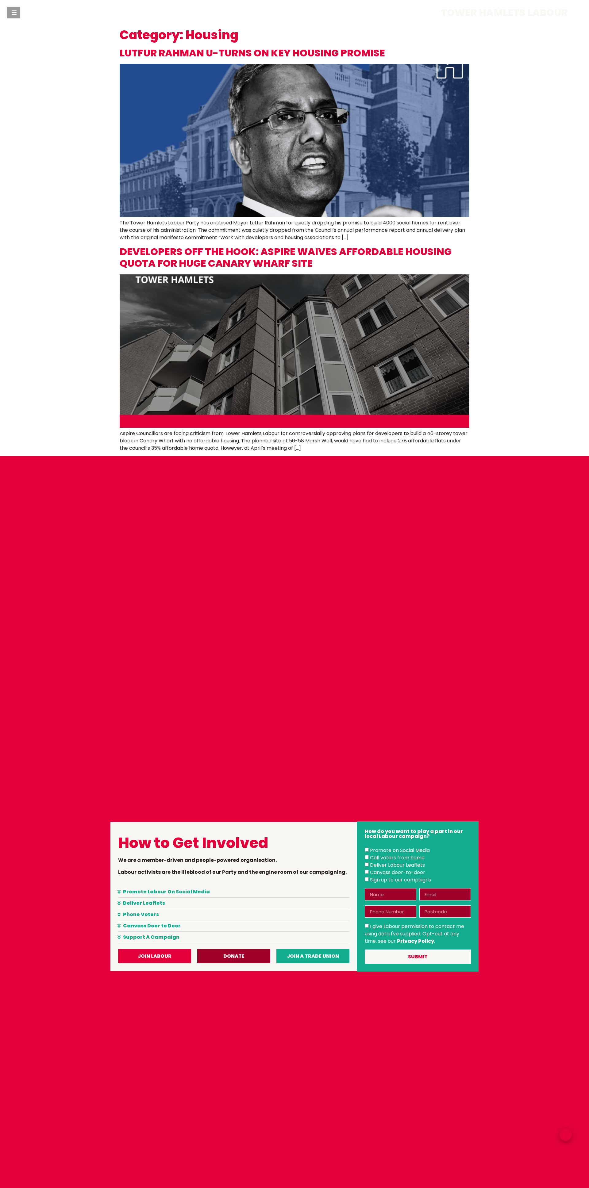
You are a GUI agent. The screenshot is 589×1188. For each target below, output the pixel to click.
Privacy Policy (415, 941)
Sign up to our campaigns (400, 879)
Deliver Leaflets (144, 903)
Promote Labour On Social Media (166, 891)
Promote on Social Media (400, 850)
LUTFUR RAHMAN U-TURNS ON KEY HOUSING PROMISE (252, 53)
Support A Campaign (151, 937)
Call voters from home (397, 857)
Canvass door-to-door (397, 872)
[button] (233, 892)
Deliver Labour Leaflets (397, 865)
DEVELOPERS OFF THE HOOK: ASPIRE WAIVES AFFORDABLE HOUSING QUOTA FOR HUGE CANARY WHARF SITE (286, 257)
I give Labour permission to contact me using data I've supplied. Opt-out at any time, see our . (414, 934)
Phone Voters (141, 914)
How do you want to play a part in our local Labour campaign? (414, 834)
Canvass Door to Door (152, 925)
